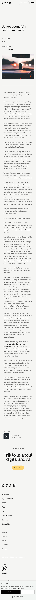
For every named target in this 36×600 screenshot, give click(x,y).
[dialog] (18, 590)
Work (4, 503)
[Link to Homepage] (8, 485)
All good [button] (10, 592)
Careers (5, 520)
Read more (21, 588)
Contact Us (6, 524)
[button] (18, 597)
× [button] (34, 582)
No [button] (28, 592)
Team (4, 507)
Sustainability (7, 516)
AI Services (6, 494)
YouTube (4, 536)
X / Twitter (5, 544)
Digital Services (7, 498)
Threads (4, 549)
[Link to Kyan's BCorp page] (4, 569)
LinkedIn (4, 540)
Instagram (5, 532)
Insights (4, 511)
